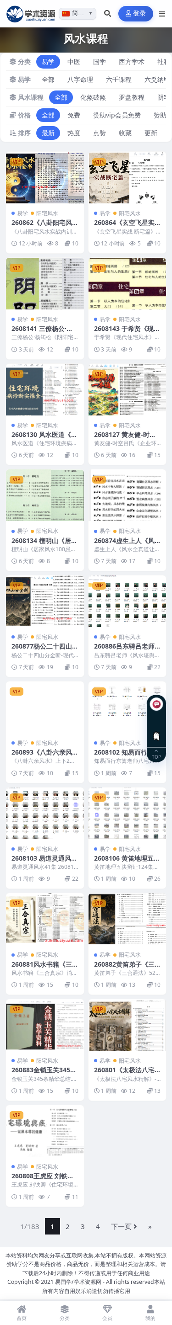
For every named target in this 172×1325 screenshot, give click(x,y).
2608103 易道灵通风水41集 (44, 862)
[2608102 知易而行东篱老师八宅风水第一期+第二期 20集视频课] (127, 707)
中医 (73, 61)
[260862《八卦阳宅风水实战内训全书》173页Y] (45, 177)
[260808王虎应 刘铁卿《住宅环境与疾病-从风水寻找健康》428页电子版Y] (45, 1131)
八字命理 (80, 79)
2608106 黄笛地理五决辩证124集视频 (127, 862)
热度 (73, 132)
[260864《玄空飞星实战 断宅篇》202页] (127, 177)
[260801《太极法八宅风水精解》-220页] (127, 1025)
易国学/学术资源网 (78, 1282)
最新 (48, 132)
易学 (48, 61)
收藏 (125, 132)
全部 (48, 79)
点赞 (99, 132)
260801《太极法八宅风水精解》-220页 (124, 1073)
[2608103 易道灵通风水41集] (45, 813)
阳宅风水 (47, 213)
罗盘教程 (131, 97)
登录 (139, 13)
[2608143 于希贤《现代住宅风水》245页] (127, 283)
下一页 (121, 1226)
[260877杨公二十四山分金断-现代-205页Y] (45, 601)
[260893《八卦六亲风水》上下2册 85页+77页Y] (45, 707)
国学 (99, 61)
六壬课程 (119, 79)
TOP (156, 757)
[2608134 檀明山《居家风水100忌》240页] (45, 495)
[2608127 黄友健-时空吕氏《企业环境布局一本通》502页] (127, 389)
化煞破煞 (93, 97)
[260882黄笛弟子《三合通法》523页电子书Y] (127, 919)
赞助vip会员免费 (117, 115)
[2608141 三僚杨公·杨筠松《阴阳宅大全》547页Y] (45, 283)
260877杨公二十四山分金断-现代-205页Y (41, 650)
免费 (73, 115)
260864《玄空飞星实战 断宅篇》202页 (124, 226)
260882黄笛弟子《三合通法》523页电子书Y (127, 968)
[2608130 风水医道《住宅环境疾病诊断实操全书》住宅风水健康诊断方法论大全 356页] (45, 389)
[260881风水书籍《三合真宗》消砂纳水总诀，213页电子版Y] (45, 919)
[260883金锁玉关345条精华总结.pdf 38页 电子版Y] (45, 1025)
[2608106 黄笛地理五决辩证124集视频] (127, 813)
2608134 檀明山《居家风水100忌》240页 (44, 544)
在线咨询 (157, 729)
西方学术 (131, 61)
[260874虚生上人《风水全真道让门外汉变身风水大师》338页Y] (127, 495)
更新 (150, 132)
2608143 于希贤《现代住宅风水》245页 (127, 332)
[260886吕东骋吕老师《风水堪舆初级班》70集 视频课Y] (127, 601)
